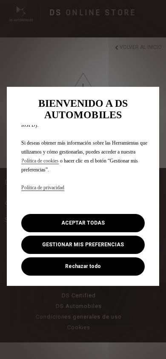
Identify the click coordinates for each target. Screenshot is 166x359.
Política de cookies (40, 161)
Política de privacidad (42, 188)
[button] (83, 245)
